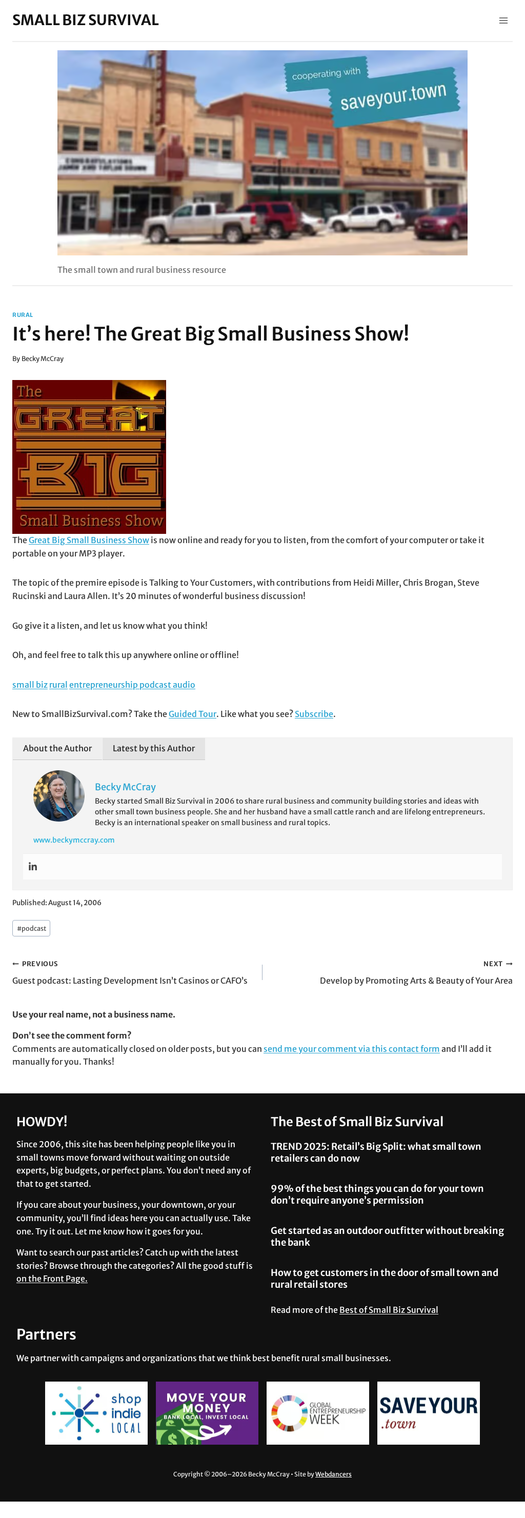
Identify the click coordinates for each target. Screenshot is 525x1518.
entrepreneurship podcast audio (132, 685)
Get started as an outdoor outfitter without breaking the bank (387, 1236)
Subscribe (314, 714)
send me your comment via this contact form (352, 1049)
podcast (31, 928)
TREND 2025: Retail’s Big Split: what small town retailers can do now (376, 1152)
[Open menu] (503, 20)
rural (22, 314)
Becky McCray (43, 358)
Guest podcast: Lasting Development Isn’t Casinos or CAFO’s (130, 973)
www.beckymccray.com (74, 840)
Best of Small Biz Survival (388, 1310)
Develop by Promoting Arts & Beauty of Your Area (416, 973)
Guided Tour (192, 714)
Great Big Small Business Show (89, 540)
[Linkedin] (32, 867)
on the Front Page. (52, 1278)
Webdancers (333, 1474)
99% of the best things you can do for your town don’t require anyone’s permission (377, 1194)
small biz (30, 685)
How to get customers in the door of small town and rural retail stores (384, 1278)
